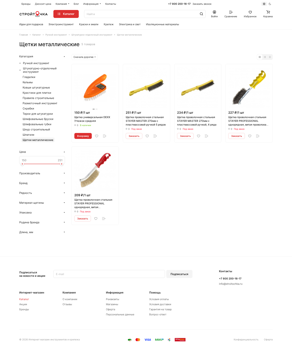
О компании (70, 299)
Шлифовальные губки (37, 124)
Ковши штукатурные (36, 87)
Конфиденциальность (246, 339)
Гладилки (29, 77)
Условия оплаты (159, 299)
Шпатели (28, 134)
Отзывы (67, 304)
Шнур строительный (36, 129)
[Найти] (201, 14)
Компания (69, 292)
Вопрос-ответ (157, 314)
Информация (114, 292)
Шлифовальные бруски (38, 119)
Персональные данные (120, 314)
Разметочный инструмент (40, 103)
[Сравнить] (104, 136)
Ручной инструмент (36, 63)
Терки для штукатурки (38, 113)
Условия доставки (160, 304)
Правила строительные (38, 98)
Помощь (155, 292)
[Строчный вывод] (264, 57)
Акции (23, 304)
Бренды (24, 309)
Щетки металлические (38, 140)
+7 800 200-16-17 (179, 3)
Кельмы (28, 82)
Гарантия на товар (160, 309)
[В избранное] (96, 136)
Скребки (28, 108)
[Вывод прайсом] (269, 57)
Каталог (24, 299)
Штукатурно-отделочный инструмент (40, 70)
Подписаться (179, 274)
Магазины (112, 304)
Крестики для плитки (37, 92)
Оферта (110, 309)
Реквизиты (112, 299)
